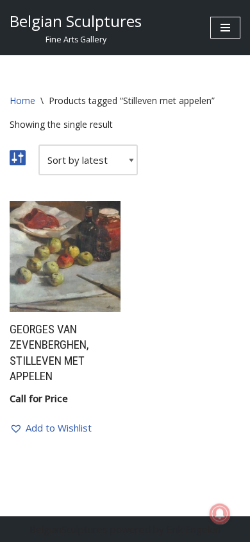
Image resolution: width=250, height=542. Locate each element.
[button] (51, 427)
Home (22, 100)
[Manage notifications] (220, 513)
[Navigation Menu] (225, 28)
